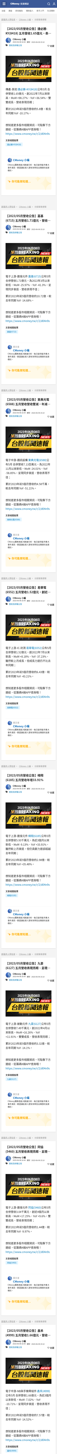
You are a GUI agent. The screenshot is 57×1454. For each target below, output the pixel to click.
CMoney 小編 (25, 19)
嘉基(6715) (34, 276)
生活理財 (51, 11)
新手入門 (40, 11)
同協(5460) (34, 1207)
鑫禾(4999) (43, 1391)
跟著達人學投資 (8, 19)
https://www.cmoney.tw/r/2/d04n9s (28, 134)
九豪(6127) (34, 1024)
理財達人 (29, 11)
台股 (3, 11)
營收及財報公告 (15, 45)
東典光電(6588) (37, 460)
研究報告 (19, 11)
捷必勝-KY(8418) (27, 89)
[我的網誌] (54, 4)
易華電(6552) (34, 648)
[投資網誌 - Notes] (19, 3)
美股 (10, 11)
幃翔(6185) (34, 836)
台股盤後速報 (40, 19)
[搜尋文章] (48, 4)
